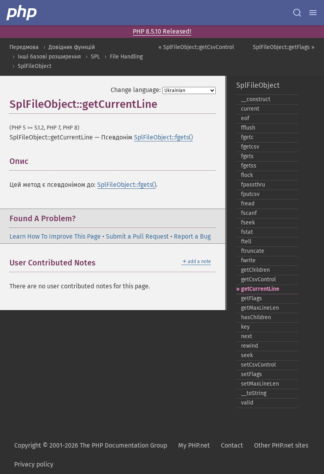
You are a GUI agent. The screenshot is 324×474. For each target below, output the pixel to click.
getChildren (255, 270)
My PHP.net (194, 445)
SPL (95, 56)
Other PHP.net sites (281, 445)
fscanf (249, 213)
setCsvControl (258, 364)
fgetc (247, 137)
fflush (248, 127)
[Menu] (313, 13)
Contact (232, 445)
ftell (246, 241)
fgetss (248, 165)
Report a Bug (192, 236)
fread (247, 203)
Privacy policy (33, 464)
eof (245, 118)
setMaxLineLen (260, 383)
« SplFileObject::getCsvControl (196, 47)
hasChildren (256, 317)
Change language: (136, 90)
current (250, 108)
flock (247, 175)
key (245, 327)
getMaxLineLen (260, 308)
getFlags (251, 298)
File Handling (126, 56)
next (246, 336)
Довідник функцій (72, 47)
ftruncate (252, 251)
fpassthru (253, 184)
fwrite (248, 260)
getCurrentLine (260, 289)
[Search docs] (297, 13)
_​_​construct (255, 99)
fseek (248, 222)
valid (247, 402)
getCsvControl (258, 279)
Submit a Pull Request (137, 236)
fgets (247, 156)
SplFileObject (34, 66)
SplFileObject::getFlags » (284, 47)
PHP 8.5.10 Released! (162, 31)
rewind (249, 345)
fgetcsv (250, 146)
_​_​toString (253, 393)
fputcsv (250, 194)
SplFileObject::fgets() (163, 137)
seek (247, 355)
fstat (247, 232)
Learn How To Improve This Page (55, 236)
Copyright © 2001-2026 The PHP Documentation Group (90, 445)
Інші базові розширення (49, 56)
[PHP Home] (22, 12)
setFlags (251, 374)
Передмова (24, 47)
